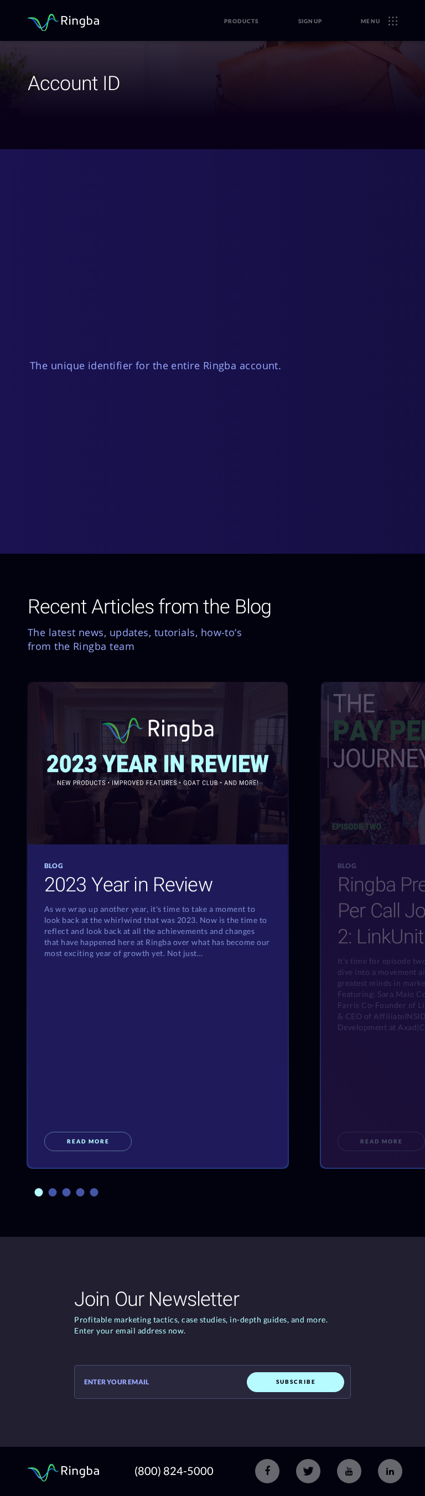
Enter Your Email (116, 1382)
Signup (310, 21)
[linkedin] (390, 1471)
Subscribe (296, 1381)
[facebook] (267, 1471)
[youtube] (349, 1471)
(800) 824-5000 (174, 1470)
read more (88, 1141)
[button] (38, 1192)
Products (241, 21)
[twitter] (308, 1471)
